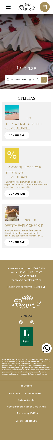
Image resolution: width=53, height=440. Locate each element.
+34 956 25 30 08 (26, 276)
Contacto (26, 386)
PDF (43, 286)
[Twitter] (26, 322)
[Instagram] (32, 322)
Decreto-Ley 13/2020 (27, 413)
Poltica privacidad (26, 400)
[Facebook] (21, 322)
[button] (44, 80)
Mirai (35, 421)
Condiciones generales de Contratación (26, 406)
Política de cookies (33, 393)
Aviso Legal (14, 393)
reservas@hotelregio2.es (26, 280)
